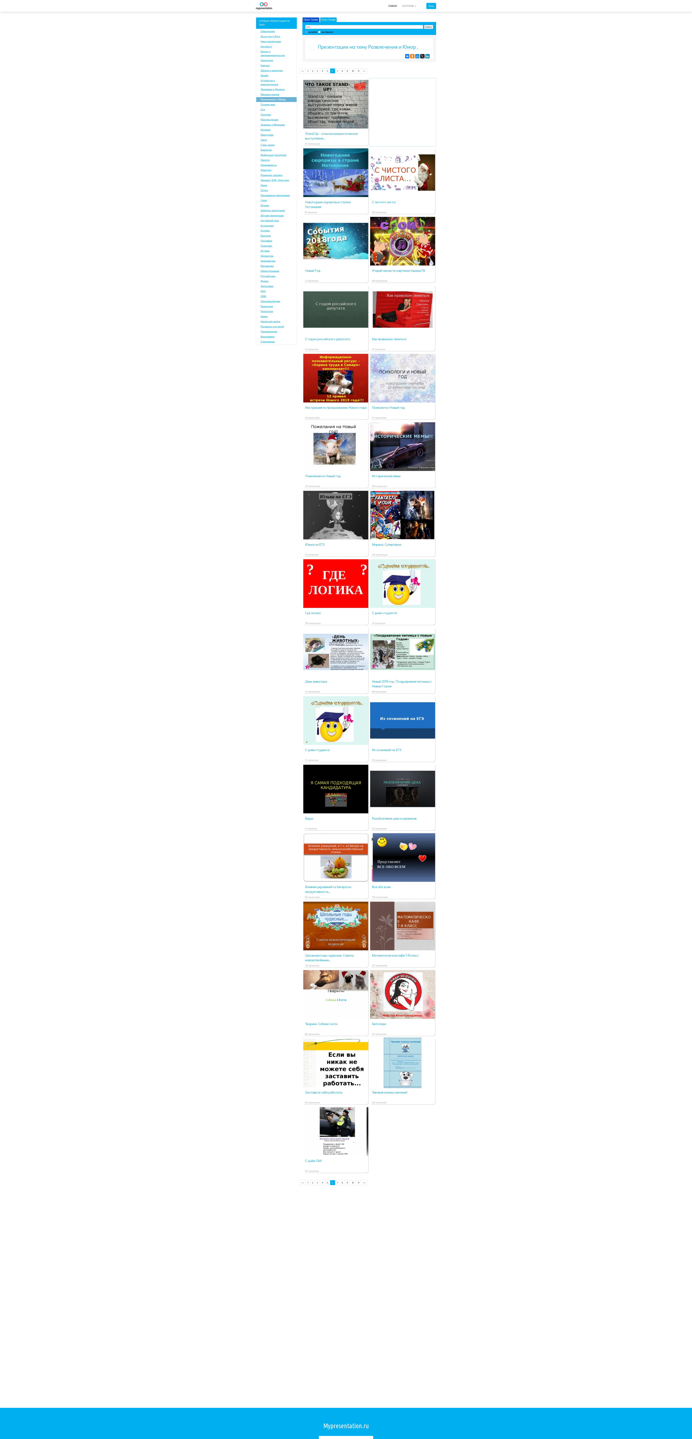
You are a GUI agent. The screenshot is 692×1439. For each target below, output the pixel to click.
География (266, 241)
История (265, 251)
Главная (392, 6)
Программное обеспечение (275, 195)
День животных (316, 681)
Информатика (268, 261)
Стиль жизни (267, 145)
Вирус (309, 818)
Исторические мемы (386, 476)
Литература (267, 256)
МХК (263, 291)
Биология (266, 235)
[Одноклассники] (412, 56)
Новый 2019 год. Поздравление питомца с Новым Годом (402, 683)
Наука (264, 185)
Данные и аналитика (272, 70)
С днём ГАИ (313, 1161)
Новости (265, 160)
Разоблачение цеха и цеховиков (394, 818)
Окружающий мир (270, 301)
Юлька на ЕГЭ (314, 544)
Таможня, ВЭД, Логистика (275, 180)
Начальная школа (270, 321)
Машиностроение (270, 94)
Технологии (267, 60)
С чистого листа (383, 202)
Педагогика (267, 306)
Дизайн (264, 75)
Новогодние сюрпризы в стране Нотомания (328, 204)
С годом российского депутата (327, 339)
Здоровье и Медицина (273, 124)
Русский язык (268, 276)
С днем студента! (384, 613)
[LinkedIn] (427, 56)
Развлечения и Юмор (273, 99)
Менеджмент (268, 336)
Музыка (265, 205)
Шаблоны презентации (273, 210)
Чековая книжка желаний (389, 1092)
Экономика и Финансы (273, 89)
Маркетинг (266, 150)
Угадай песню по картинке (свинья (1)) (398, 270)
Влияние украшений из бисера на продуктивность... (328, 889)
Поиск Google (328, 19)
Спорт (264, 200)
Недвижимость (269, 165)
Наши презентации (271, 41)
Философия (267, 286)
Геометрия (266, 246)
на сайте (312, 31)
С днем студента (317, 750)
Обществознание (270, 271)
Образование (268, 31)
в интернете (327, 31)
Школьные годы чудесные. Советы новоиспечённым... (329, 957)
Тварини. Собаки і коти (321, 1024)
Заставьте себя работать (323, 1092)
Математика (267, 266)
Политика (266, 114)
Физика (264, 281)
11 (358, 70)
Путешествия (268, 104)
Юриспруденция (269, 119)
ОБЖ (263, 296)
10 (353, 70)
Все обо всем (381, 887)
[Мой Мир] (417, 56)
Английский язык (270, 220)
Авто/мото (266, 46)
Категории (408, 6)
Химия (264, 316)
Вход (431, 6)
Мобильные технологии (273, 155)
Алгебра (265, 230)
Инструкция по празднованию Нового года (336, 407)
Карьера (265, 65)
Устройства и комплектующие (269, 82)
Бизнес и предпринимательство (273, 53)
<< (302, 70)
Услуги (264, 190)
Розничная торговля (271, 175)
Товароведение (269, 331)
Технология (267, 311)
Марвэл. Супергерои (386, 544)
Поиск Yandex (310, 19)
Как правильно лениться (389, 339)
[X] (422, 56)
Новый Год (312, 270)
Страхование (268, 341)
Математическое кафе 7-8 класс (395, 955)
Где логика (313, 613)
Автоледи (379, 1024)
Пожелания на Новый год (323, 476)
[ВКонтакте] (407, 56)
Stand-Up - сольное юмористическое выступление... (331, 135)
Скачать (341, 124)
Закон (264, 140)
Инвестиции (267, 135)
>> (364, 70)
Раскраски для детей (272, 326)
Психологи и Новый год (388, 407)
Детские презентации (272, 215)
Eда (263, 109)
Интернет (266, 129)
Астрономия (267, 225)
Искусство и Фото (270, 36)
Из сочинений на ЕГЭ (386, 750)
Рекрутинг (266, 170)
